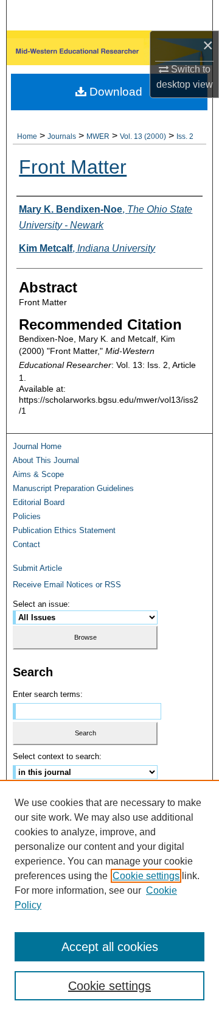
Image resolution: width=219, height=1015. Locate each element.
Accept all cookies (109, 946)
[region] (109, 897)
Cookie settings (146, 876)
